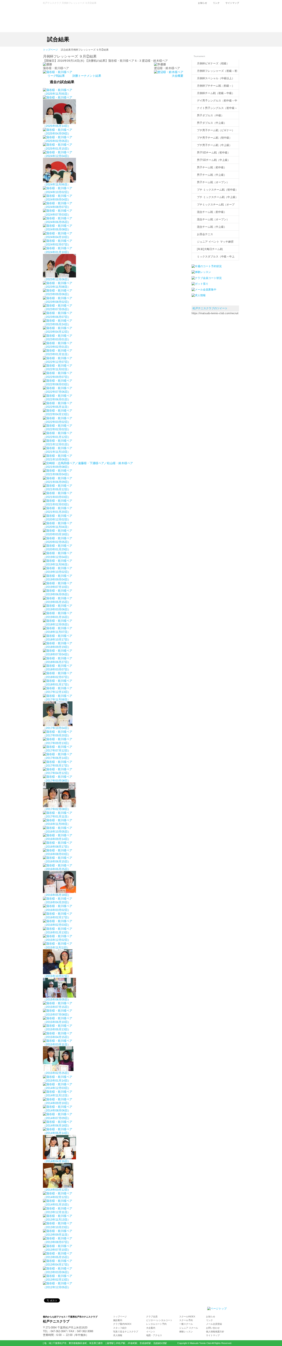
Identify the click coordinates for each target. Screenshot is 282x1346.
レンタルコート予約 (156, 1324)
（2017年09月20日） (57, 735)
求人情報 (117, 1335)
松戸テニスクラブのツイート (210, 308)
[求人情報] (199, 295)
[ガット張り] (200, 283)
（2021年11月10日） (56, 451)
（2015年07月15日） (57, 1007)
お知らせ (202, 3)
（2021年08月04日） (57, 474)
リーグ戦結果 (56, 75)
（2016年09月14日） (57, 839)
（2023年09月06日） (57, 294)
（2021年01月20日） (57, 511)
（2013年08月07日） (57, 1242)
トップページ (50, 50)
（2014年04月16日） (57, 1161)
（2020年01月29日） (57, 549)
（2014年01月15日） (57, 1204)
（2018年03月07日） (57, 669)
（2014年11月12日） (56, 1095)
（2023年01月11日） (56, 354)
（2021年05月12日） (57, 489)
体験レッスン (186, 1331)
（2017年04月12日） (57, 773)
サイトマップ (232, 3)
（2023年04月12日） (57, 331)
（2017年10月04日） (57, 728)
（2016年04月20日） (57, 902)
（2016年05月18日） (57, 895)
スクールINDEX (187, 1316)
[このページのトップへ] (217, 1308)
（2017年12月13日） (57, 692)
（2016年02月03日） (57, 924)
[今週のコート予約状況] (207, 266)
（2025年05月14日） (57, 125)
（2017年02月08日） (57, 809)
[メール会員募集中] (204, 289)
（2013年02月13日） (57, 1279)
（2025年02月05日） (57, 141)
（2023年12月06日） (57, 279)
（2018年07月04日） (57, 654)
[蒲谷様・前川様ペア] (57, 72)
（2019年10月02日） (57, 571)
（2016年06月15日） (57, 861)
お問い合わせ (213, 1328)
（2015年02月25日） (57, 1073)
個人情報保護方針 (215, 1331)
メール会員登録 (214, 1324)
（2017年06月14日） (57, 758)
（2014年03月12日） (57, 1189)
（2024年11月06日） (56, 184)
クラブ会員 (152, 1316)
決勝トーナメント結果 (86, 75)
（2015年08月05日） (57, 999)
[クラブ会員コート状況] (207, 278)
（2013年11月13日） (56, 1219)
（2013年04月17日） (57, 1264)
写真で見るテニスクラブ (125, 1331)
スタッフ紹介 (120, 1328)
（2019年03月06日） (57, 609)
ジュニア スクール (188, 1328)
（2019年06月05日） (57, 594)
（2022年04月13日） (57, 414)
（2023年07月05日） (57, 309)
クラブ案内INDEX (122, 1324)
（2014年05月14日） (57, 1133)
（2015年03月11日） (56, 1044)
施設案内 (117, 1320)
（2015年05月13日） (57, 1029)
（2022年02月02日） (57, 429)
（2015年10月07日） (57, 976)
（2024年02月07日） (57, 244)
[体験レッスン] (201, 272)
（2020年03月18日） (57, 534)
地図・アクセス (154, 1335)
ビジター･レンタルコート (159, 1320)
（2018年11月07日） (56, 631)
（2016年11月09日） (56, 824)
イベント (150, 1331)
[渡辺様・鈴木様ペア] (168, 72)
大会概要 (177, 75)
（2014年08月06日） (57, 1110)
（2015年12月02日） (57, 939)
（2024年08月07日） (57, 207)
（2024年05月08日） (57, 229)
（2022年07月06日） (57, 391)
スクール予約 (186, 1320)
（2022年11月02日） (56, 369)
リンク (216, 3)
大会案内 (150, 1328)
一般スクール (186, 1324)
